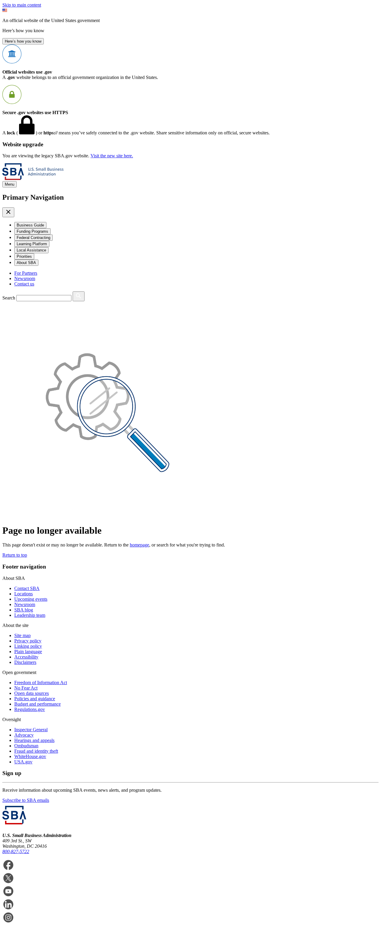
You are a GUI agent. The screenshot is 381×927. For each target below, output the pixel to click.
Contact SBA (27, 588)
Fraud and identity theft (36, 751)
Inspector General (31, 729)
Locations (23, 593)
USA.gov (23, 761)
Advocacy (24, 734)
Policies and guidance (34, 698)
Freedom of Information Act (40, 682)
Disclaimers (25, 662)
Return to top (14, 555)
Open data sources (31, 693)
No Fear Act (26, 687)
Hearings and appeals (34, 740)
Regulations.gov (29, 709)
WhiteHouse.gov (30, 756)
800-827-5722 (15, 851)
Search (8, 297)
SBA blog (23, 609)
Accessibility (26, 656)
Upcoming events (30, 599)
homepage (139, 544)
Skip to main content (21, 4)
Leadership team (29, 615)
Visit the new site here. (111, 155)
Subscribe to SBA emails (25, 800)
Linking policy (28, 646)
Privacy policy (27, 640)
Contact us (24, 283)
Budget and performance (37, 703)
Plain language (28, 651)
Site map (22, 635)
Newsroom (24, 278)
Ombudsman (26, 745)
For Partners (25, 273)
